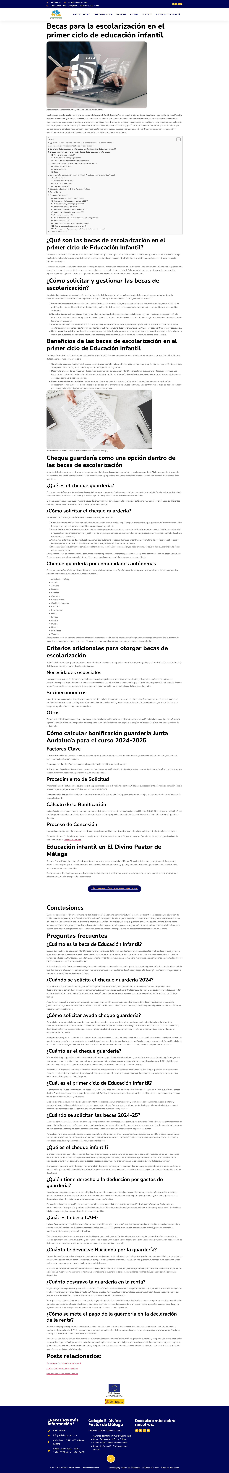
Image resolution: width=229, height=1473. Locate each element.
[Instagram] (178, 4)
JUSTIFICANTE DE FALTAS (167, 14)
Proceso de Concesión (62, 186)
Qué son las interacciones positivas (62, 1368)
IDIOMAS (134, 14)
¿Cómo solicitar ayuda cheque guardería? (69, 204)
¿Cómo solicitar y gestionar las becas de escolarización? (72, 146)
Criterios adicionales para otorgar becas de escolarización (73, 163)
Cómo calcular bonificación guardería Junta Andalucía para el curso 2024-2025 (82, 175)
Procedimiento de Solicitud (63, 181)
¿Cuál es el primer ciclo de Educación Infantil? (70, 209)
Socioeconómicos (60, 169)
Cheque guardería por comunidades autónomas (71, 160)
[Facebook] (173, 4)
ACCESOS (146, 14)
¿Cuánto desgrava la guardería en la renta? (70, 226)
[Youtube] (181, 4)
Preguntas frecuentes (58, 195)
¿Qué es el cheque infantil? (63, 215)
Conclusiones (55, 192)
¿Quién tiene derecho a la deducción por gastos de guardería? (76, 218)
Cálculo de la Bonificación (63, 183)
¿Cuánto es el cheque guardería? (65, 207)
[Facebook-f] (136, 1430)
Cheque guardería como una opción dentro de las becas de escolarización (80, 152)
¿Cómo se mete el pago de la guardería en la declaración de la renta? (80, 229)
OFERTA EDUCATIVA (103, 14)
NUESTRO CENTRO (81, 14)
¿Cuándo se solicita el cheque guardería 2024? (71, 201)
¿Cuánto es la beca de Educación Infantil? (69, 198)
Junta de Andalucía (72, 839)
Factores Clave (59, 178)
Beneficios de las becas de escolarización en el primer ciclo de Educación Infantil (83, 149)
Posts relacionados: (59, 231)
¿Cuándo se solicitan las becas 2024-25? (69, 212)
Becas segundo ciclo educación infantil (64, 1363)
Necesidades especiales (62, 166)
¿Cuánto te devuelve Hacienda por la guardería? (72, 223)
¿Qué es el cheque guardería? (64, 155)
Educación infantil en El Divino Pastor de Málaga (70, 189)
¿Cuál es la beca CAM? (62, 220)
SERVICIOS (121, 14)
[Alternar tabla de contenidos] (177, 139)
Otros (56, 172)
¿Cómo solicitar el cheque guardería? (67, 158)
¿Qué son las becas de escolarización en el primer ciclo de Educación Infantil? (81, 142)
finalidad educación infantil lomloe (62, 1373)
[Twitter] (176, 4)
